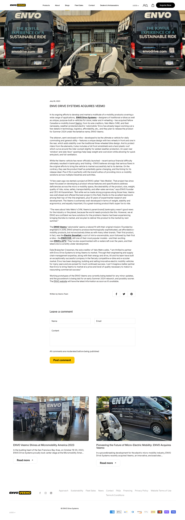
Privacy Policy (141, 490)
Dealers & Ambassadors (109, 5)
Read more (23, 460)
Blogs (67, 5)
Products (46, 5)
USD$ (135, 5)
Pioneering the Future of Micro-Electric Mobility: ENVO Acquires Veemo (133, 446)
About (57, 5)
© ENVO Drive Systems (70, 508)
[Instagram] (46, 492)
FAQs (118, 490)
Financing (127, 490)
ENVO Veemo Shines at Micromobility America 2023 (43, 445)
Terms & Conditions (115, 495)
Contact (92, 5)
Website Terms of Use (161, 490)
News (101, 490)
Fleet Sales (79, 5)
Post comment (62, 360)
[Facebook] (40, 492)
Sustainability (77, 490)
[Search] (146, 5)
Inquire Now (165, 5)
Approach (63, 490)
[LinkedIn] (51, 492)
